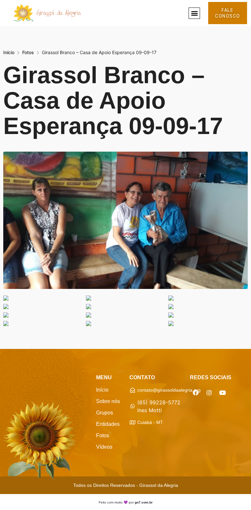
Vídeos (104, 447)
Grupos (104, 412)
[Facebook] (196, 392)
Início (8, 52)
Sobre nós (108, 401)
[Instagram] (209, 392)
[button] (194, 13)
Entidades (108, 424)
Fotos (28, 52)
